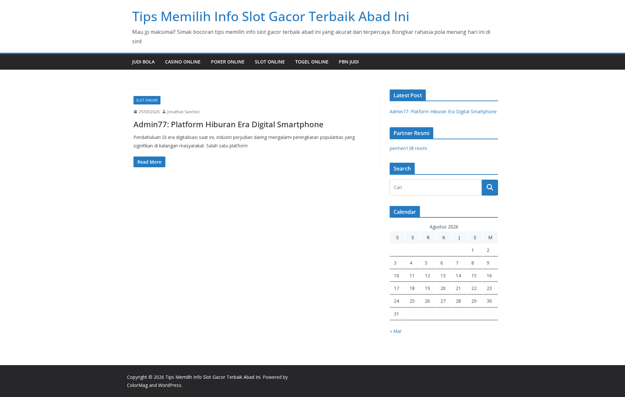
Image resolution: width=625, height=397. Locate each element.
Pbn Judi (349, 62)
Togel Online (311, 62)
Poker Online (227, 62)
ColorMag (137, 385)
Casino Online (183, 62)
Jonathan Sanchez (183, 112)
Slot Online (270, 62)
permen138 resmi (408, 148)
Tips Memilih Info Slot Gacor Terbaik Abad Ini (271, 16)
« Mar (396, 331)
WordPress (169, 385)
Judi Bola (143, 62)
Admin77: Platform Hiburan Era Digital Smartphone (228, 124)
